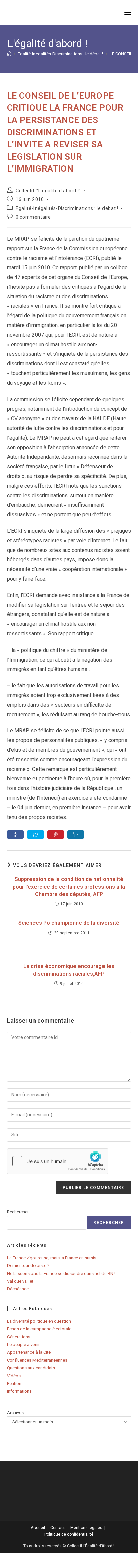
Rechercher (18, 1211)
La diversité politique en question (39, 1321)
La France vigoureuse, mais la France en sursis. (52, 1257)
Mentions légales (86, 1527)
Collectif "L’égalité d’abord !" (48, 190)
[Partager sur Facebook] (15, 834)
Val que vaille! (20, 1281)
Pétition (14, 1383)
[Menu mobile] (127, 12)
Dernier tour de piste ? (28, 1265)
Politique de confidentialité (68, 1534)
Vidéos (14, 1375)
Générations (18, 1336)
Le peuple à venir (23, 1344)
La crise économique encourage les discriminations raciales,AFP (68, 970)
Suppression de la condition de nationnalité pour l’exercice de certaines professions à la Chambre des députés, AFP (69, 886)
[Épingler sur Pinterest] (55, 834)
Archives (15, 1412)
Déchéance (18, 1288)
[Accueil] (9, 53)
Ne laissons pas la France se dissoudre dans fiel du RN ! (61, 1273)
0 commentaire (33, 217)
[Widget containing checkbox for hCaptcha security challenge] (57, 1161)
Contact (57, 1527)
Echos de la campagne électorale (39, 1328)
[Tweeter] (35, 834)
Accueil (38, 1527)
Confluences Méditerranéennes (37, 1360)
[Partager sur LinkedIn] (75, 834)
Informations (19, 1391)
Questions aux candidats (31, 1367)
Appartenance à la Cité (29, 1352)
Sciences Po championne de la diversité (68, 923)
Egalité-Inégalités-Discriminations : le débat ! (67, 208)
